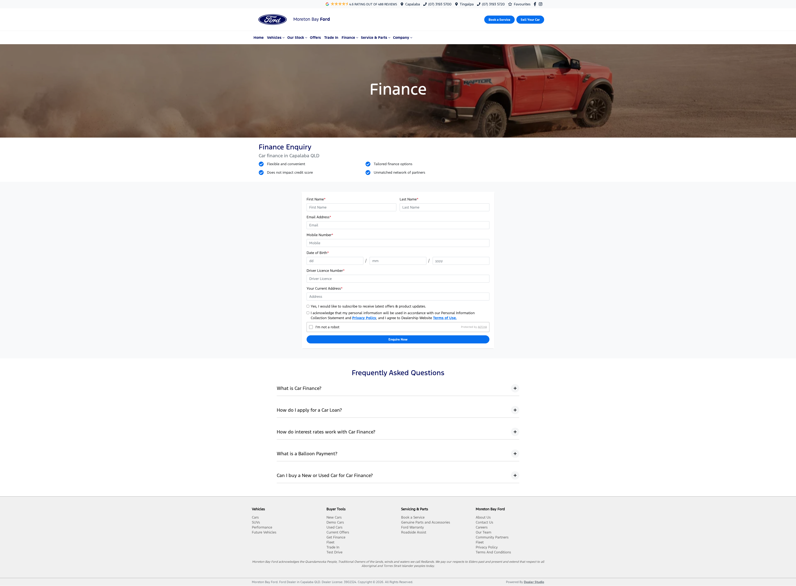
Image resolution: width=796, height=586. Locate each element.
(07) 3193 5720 (493, 4)
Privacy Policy (364, 318)
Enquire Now (398, 339)
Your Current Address (325, 288)
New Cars (334, 517)
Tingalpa (467, 4)
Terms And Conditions (493, 552)
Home (259, 37)
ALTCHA (482, 327)
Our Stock (295, 37)
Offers (315, 37)
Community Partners (492, 537)
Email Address (319, 217)
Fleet (330, 542)
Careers (482, 527)
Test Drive (334, 552)
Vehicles (274, 37)
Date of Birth (318, 252)
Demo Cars (335, 522)
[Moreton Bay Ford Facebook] (536, 4)
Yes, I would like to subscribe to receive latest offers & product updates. (368, 306)
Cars (255, 517)
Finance (348, 37)
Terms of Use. (445, 318)
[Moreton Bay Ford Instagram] (541, 4)
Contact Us (484, 522)
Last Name (409, 199)
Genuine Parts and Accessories (425, 522)
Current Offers (337, 532)
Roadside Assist (413, 532)
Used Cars (334, 527)
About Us (483, 517)
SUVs (256, 522)
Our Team (483, 532)
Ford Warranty (412, 527)
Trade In (331, 37)
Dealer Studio (534, 582)
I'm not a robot (327, 327)
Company (401, 37)
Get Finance (335, 537)
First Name (316, 199)
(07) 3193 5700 (439, 4)
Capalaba (412, 4)
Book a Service (413, 517)
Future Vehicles (264, 532)
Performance (262, 527)
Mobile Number (320, 235)
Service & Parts (374, 37)
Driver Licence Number (326, 270)
